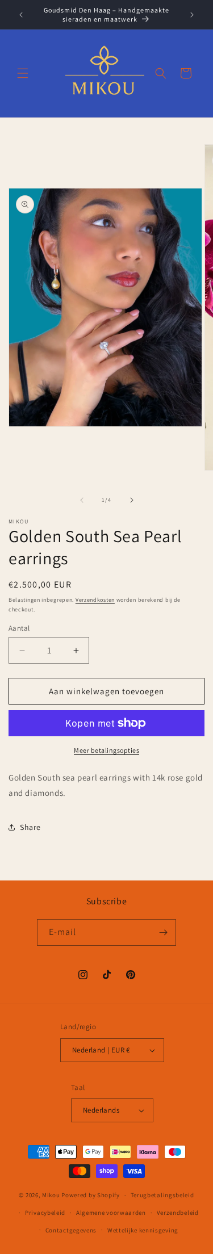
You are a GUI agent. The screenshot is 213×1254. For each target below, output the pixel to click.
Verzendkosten (95, 599)
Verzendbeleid (178, 1213)
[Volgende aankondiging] (191, 14)
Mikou (51, 1195)
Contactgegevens (71, 1230)
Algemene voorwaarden (111, 1213)
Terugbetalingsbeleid (162, 1195)
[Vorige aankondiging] (21, 14)
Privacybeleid (45, 1213)
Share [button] (30, 827)
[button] (22, 73)
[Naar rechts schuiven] (131, 500)
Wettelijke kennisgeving (142, 1230)
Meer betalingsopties (106, 750)
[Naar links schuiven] (81, 500)
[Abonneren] (163, 932)
